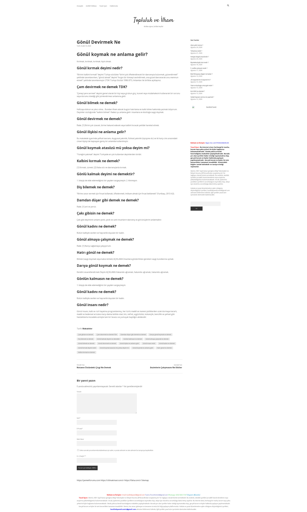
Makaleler (87, 328)
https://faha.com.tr (132, 480)
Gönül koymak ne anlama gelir (143, 348)
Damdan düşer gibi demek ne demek (133, 335)
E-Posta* (80, 429)
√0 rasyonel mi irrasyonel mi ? (201, 80)
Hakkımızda (114, 6)
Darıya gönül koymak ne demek (160, 335)
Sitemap (145, 480)
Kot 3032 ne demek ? (198, 91)
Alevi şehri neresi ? (197, 45)
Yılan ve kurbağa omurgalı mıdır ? (202, 85)
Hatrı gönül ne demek (164, 348)
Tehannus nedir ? (196, 51)
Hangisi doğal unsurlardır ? (200, 57)
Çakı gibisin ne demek (85, 335)
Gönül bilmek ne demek (86, 343)
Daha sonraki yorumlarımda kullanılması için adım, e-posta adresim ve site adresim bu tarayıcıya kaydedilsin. (117, 450)
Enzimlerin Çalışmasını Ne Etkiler (166, 367)
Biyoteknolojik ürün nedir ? (200, 62)
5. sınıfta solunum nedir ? (199, 68)
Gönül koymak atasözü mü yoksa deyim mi (114, 348)
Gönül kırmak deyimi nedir (87, 348)
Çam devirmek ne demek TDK (107, 335)
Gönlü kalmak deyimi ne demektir (108, 339)
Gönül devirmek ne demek (107, 343)
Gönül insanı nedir (149, 343)
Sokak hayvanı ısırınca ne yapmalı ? (202, 97)
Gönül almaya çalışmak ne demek (157, 339)
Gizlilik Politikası (91, 6)
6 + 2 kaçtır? (81, 456)
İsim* (78, 418)
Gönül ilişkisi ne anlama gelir (129, 343)
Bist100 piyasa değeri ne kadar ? (202, 74)
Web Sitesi (80, 439)
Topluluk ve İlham (153, 20)
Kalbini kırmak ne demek (86, 352)
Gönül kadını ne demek (167, 343)
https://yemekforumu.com (88, 480)
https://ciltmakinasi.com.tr (112, 480)
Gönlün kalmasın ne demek (133, 339)
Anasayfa (80, 6)
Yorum (79, 392)
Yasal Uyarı (103, 6)
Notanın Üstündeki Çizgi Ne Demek (94, 367)
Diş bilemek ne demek (85, 339)
